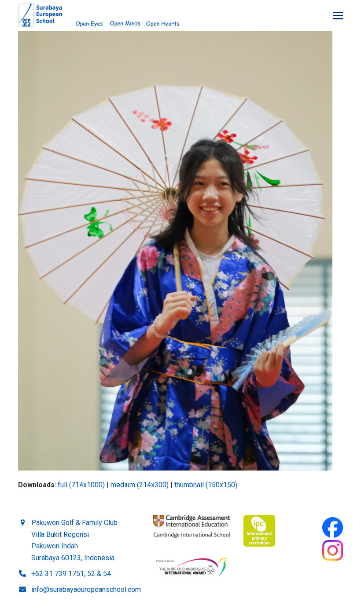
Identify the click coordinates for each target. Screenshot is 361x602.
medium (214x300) (140, 485)
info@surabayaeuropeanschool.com (86, 589)
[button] (338, 15)
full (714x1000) (81, 485)
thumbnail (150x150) (205, 485)
